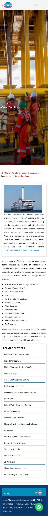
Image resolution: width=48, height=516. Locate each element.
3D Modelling (9, 462)
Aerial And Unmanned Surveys (16, 380)
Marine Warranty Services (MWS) (17, 367)
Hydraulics (8, 399)
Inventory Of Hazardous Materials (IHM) (20, 392)
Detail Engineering (12, 411)
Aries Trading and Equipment (16, 474)
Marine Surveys (10, 373)
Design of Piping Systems (15, 443)
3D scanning (17, 329)
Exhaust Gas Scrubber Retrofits (17, 354)
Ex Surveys (8, 430)
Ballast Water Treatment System (17, 405)
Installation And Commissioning (17, 436)
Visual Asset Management (15, 468)
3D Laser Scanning (12, 455)
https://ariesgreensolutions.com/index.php (21, 250)
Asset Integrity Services (14, 418)
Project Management (12, 361)
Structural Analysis (12, 449)
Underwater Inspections (14, 386)
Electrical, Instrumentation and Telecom (20, 424)
